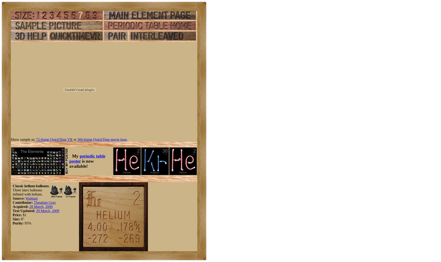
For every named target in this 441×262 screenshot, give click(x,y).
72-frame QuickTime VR (54, 139)
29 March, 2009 (47, 211)
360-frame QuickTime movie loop (102, 139)
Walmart (31, 198)
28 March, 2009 (41, 207)
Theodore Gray (45, 202)
